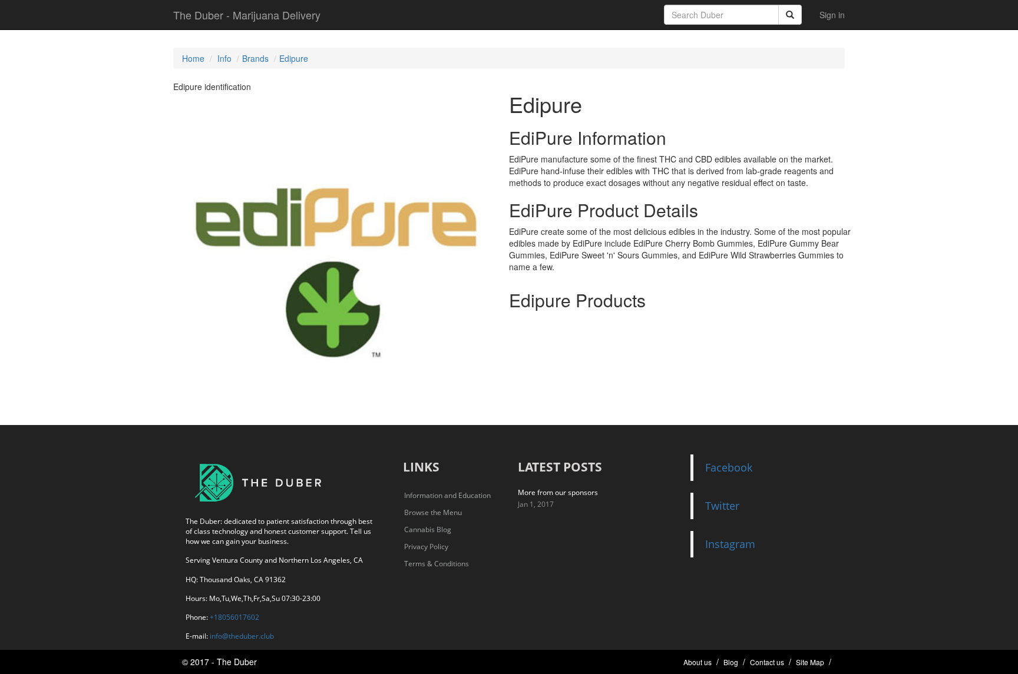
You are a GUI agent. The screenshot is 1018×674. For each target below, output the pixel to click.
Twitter (722, 506)
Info (224, 58)
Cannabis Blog (427, 529)
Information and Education (447, 495)
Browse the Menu (433, 512)
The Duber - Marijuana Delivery (246, 14)
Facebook (728, 467)
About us (697, 662)
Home (193, 58)
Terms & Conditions (436, 564)
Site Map (810, 662)
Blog (730, 662)
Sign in (832, 15)
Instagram (730, 544)
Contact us (767, 662)
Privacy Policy (426, 547)
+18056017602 (234, 617)
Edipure (293, 58)
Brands (255, 58)
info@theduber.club (242, 636)
